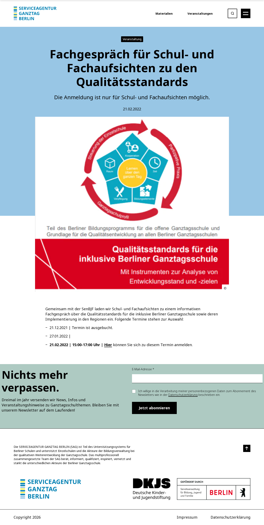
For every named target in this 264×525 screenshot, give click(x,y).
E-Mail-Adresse (143, 369)
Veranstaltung (132, 39)
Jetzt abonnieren (154, 407)
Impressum (187, 517)
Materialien (164, 13)
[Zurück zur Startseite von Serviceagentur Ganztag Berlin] (50, 489)
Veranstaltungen (200, 13)
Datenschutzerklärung (183, 395)
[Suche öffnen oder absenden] (232, 13)
